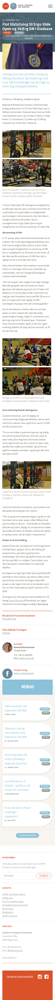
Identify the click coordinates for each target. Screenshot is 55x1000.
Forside (7, 32)
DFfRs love (7, 897)
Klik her (6, 633)
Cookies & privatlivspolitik (19, 976)
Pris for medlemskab (12, 901)
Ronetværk (8, 908)
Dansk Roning (16, 600)
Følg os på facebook (24, 673)
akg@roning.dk (26, 658)
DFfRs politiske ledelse (13, 894)
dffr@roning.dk (14, 950)
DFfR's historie (9, 915)
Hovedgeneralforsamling (15, 905)
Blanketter (7, 912)
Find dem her (9, 619)
